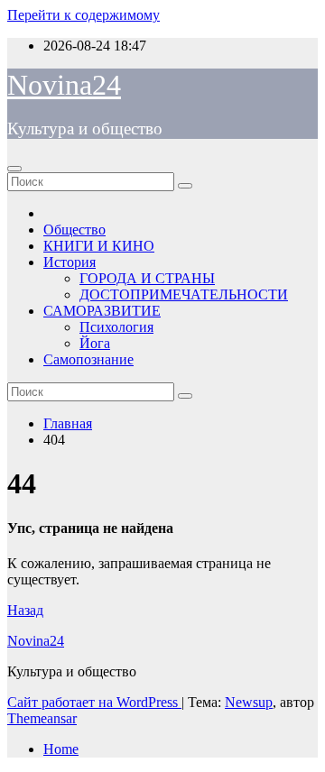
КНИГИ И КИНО (98, 245)
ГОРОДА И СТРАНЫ (147, 278)
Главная (67, 423)
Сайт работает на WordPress (94, 702)
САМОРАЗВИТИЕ (102, 310)
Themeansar (42, 718)
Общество (74, 229)
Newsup (249, 702)
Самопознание (88, 359)
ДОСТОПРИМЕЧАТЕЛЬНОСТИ (183, 294)
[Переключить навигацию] (14, 168)
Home (61, 749)
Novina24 (64, 85)
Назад (25, 610)
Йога (94, 343)
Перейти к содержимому (83, 15)
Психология (116, 327)
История (69, 262)
